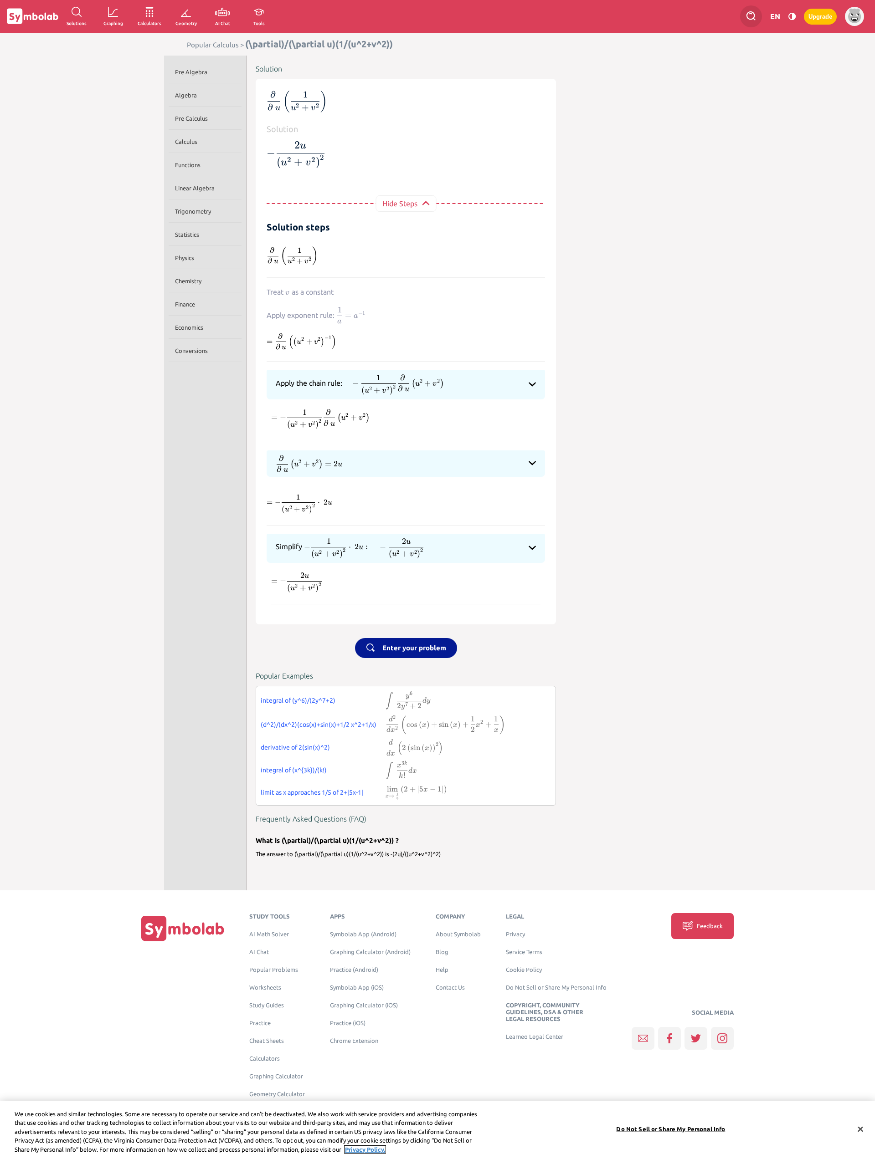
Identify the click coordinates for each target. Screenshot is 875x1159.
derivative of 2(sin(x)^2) (295, 747)
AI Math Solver (269, 934)
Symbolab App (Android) (363, 934)
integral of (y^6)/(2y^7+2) (298, 700)
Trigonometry (193, 211)
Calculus (186, 141)
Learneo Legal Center (534, 1036)
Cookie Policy (524, 969)
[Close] (860, 1129)
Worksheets (265, 987)
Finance (185, 304)
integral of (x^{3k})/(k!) (294, 770)
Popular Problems (273, 969)
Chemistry (188, 281)
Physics (184, 258)
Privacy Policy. (365, 1149)
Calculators (264, 1058)
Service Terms (524, 952)
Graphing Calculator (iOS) (364, 1005)
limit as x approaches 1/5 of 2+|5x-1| (312, 792)
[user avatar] (854, 16)
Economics (189, 327)
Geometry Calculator (277, 1094)
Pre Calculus (191, 118)
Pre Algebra (191, 72)
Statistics (187, 234)
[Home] (182, 928)
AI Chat (259, 952)
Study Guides (266, 1005)
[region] (437, 1130)
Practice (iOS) (347, 1023)
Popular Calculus (213, 45)
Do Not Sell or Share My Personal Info (556, 987)
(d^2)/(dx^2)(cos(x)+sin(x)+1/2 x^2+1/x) (318, 724)
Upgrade (820, 16)
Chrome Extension (354, 1040)
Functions (188, 165)
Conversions (191, 350)
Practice (260, 1023)
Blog (442, 952)
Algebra (186, 95)
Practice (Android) (354, 969)
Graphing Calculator (276, 1076)
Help (442, 969)
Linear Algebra (195, 188)
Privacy (515, 934)
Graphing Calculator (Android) (370, 952)
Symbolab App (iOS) (357, 987)
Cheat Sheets (266, 1040)
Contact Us (450, 987)
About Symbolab (458, 934)
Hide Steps (399, 203)
